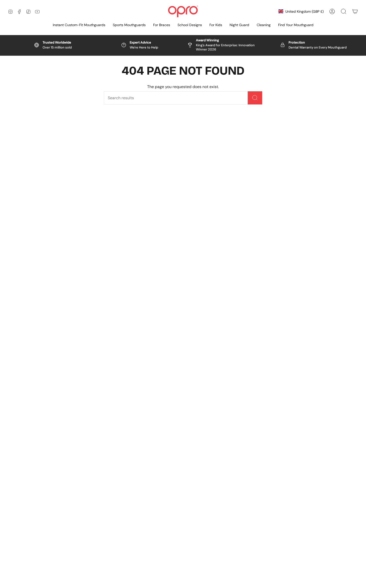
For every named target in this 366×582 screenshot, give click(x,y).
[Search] (255, 97)
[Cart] (355, 11)
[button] (129, 25)
